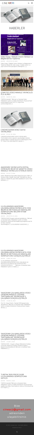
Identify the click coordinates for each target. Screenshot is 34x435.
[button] (3, 14)
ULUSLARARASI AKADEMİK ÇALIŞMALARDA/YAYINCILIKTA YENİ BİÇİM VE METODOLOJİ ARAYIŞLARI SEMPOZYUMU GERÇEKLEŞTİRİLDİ (16, 253)
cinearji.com (14, 425)
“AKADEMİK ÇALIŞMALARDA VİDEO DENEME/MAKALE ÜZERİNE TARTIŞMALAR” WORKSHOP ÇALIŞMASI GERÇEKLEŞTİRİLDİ (15, 336)
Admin (3, 61)
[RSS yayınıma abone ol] (17, 432)
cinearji (20, 427)
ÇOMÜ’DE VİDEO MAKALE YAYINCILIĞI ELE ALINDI (17, 93)
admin (3, 258)
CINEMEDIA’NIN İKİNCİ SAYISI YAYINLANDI (13, 131)
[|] (8, 3)
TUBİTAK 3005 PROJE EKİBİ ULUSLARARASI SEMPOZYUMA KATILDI (14, 376)
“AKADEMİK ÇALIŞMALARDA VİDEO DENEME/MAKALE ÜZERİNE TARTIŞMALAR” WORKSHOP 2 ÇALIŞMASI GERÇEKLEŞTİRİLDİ (15, 295)
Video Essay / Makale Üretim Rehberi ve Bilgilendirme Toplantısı (17, 58)
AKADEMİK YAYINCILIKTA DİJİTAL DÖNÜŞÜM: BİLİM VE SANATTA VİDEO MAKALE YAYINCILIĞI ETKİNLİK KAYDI (16, 169)
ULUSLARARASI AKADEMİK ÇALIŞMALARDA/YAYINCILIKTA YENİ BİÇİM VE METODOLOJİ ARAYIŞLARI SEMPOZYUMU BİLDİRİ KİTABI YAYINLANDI (16, 209)
